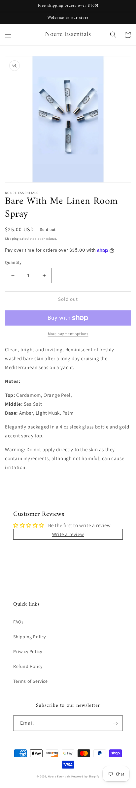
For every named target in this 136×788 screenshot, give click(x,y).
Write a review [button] (68, 534)
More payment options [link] (68, 333)
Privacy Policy (27, 651)
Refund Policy (28, 666)
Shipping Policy (29, 637)
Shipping (12, 238)
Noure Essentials (59, 776)
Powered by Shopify (85, 776)
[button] (8, 34)
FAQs (18, 622)
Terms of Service (30, 681)
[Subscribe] (115, 723)
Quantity (13, 262)
